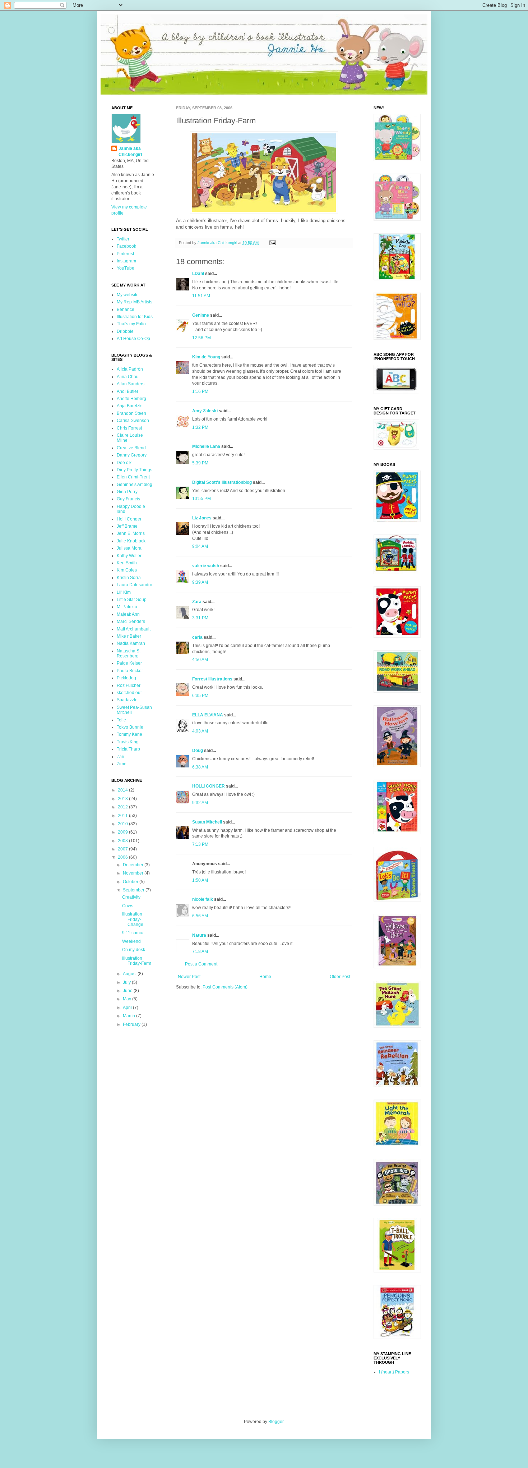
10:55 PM (201, 498)
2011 (123, 815)
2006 (123, 857)
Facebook (126, 246)
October (131, 881)
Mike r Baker (129, 636)
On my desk (133, 949)
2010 (123, 823)
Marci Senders (131, 621)
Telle (121, 719)
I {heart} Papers (394, 1372)
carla (197, 637)
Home (265, 976)
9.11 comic (132, 932)
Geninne (200, 315)
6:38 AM (200, 767)
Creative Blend (131, 447)
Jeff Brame (127, 526)
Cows (127, 905)
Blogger (275, 1421)
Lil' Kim (124, 592)
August (130, 973)
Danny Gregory (132, 455)
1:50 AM (200, 880)
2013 (123, 798)
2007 (123, 849)
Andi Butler (127, 391)
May (127, 998)
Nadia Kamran (131, 643)
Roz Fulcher (128, 685)
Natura (199, 935)
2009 (123, 832)
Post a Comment (201, 964)
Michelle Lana (206, 446)
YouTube (125, 268)
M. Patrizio (127, 606)
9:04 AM (200, 546)
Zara (197, 601)
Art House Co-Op (133, 338)
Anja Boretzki (130, 405)
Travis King (128, 741)
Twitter (123, 239)
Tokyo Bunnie (130, 727)
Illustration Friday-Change (132, 919)
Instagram (126, 260)
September (134, 890)
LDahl (198, 273)
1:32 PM (200, 427)
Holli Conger (129, 519)
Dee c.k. (125, 462)
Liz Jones (202, 517)
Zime (121, 763)
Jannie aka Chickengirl (130, 151)
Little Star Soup (132, 599)
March (129, 1015)
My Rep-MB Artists (134, 301)
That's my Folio (131, 323)
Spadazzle (127, 699)
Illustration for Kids (135, 316)
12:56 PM (201, 337)
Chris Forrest (129, 428)
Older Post (340, 976)
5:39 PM (200, 462)
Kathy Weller (129, 555)
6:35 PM (200, 695)
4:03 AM (200, 731)
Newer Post (189, 976)
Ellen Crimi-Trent (133, 477)
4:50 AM (200, 659)
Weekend (131, 941)
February (132, 1024)
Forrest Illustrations (212, 679)
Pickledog (126, 677)
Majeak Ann (128, 614)
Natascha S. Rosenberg (128, 653)
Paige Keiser (129, 663)
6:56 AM (200, 915)
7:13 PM (200, 844)
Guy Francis (128, 498)
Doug (197, 750)
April (128, 1007)
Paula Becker (130, 670)
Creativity (131, 897)
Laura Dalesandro (134, 584)
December (133, 864)
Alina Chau (128, 376)
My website (128, 294)
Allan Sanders (130, 383)
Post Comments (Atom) (225, 987)
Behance (125, 309)
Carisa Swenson (133, 420)
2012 (123, 806)
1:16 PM (200, 391)
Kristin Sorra (129, 577)
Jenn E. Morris (131, 533)
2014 (123, 790)
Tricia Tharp (128, 749)
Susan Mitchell (207, 822)
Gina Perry (127, 491)
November (133, 873)
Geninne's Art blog (134, 484)
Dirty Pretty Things (134, 469)
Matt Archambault (133, 629)
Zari (120, 756)
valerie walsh (205, 565)
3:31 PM (200, 617)
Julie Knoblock (131, 540)
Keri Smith (127, 562)
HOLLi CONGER (208, 786)
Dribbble (125, 331)
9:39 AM (200, 582)
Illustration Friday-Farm (136, 961)
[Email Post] (272, 242)
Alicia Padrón (130, 369)
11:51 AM (201, 295)
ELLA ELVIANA (207, 714)
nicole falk (202, 899)
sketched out (129, 692)
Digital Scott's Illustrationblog (222, 482)
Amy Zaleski (205, 410)
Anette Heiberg (131, 398)
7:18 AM (200, 951)
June (128, 990)
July (127, 982)
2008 (123, 840)
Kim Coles (127, 570)
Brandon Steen (131, 413)
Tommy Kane (129, 734)
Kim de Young (206, 356)
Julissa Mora (129, 548)
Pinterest (125, 253)
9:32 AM (200, 802)
